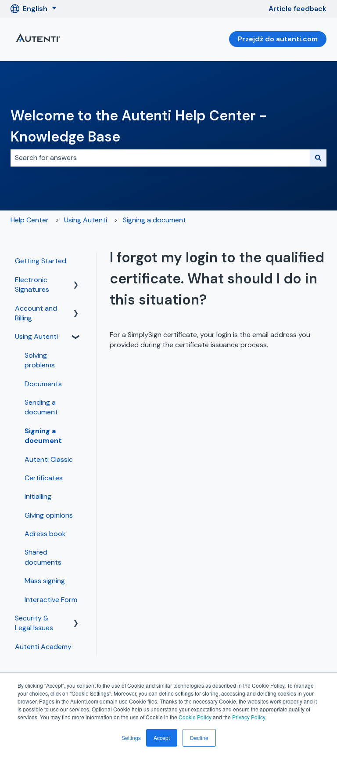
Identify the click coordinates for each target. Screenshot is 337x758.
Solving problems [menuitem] (40, 360)
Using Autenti (85, 220)
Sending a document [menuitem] (41, 407)
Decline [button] (199, 737)
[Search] (318, 157)
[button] (76, 281)
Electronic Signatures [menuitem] (32, 284)
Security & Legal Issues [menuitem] (34, 622)
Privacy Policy (248, 717)
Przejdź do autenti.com (278, 39)
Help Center (30, 220)
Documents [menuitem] (43, 383)
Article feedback (297, 8)
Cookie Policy (195, 717)
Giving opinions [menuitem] (49, 515)
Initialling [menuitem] (38, 496)
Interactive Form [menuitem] (51, 599)
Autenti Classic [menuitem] (49, 459)
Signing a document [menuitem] (43, 435)
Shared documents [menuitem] (43, 557)
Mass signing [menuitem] (45, 580)
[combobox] (160, 157)
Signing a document (154, 220)
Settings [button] (131, 737)
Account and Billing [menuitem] (36, 313)
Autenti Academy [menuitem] (43, 646)
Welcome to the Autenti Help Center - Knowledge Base (139, 126)
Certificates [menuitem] (44, 477)
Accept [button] (162, 737)
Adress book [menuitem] (45, 533)
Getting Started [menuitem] (40, 260)
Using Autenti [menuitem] (36, 336)
